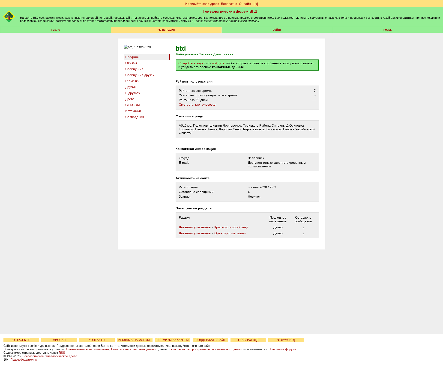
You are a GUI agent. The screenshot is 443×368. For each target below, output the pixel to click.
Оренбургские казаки (230, 233)
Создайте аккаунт (191, 63)
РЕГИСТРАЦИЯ (166, 30)
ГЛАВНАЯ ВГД (248, 340)
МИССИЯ (59, 340)
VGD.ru (55, 30)
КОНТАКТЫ (97, 340)
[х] (256, 4)
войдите (218, 63)
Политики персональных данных (134, 349)
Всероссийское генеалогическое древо (49, 356)
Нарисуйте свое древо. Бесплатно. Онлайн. (218, 4)
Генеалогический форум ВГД (230, 11)
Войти (277, 30)
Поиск (387, 30)
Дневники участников (195, 227)
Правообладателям (23, 359)
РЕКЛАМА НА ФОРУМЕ (135, 340)
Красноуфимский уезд (231, 227)
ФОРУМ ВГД (286, 340)
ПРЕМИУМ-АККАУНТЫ (172, 340)
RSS (62, 352)
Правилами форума (282, 349)
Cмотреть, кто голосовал (197, 104)
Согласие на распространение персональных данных (205, 349)
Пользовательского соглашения (87, 349)
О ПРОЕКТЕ (21, 340)
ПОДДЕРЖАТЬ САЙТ (210, 340)
